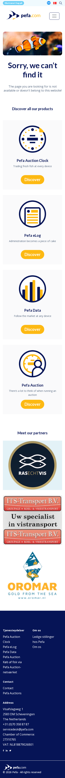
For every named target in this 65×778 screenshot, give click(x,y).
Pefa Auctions (12, 693)
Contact (8, 688)
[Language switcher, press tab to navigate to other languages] (54, 3)
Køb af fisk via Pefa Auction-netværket (12, 667)
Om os (36, 647)
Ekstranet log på (13, 3)
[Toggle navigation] (54, 16)
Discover (32, 179)
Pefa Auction (11, 657)
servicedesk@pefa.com (18, 729)
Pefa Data (9, 652)
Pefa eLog (10, 647)
